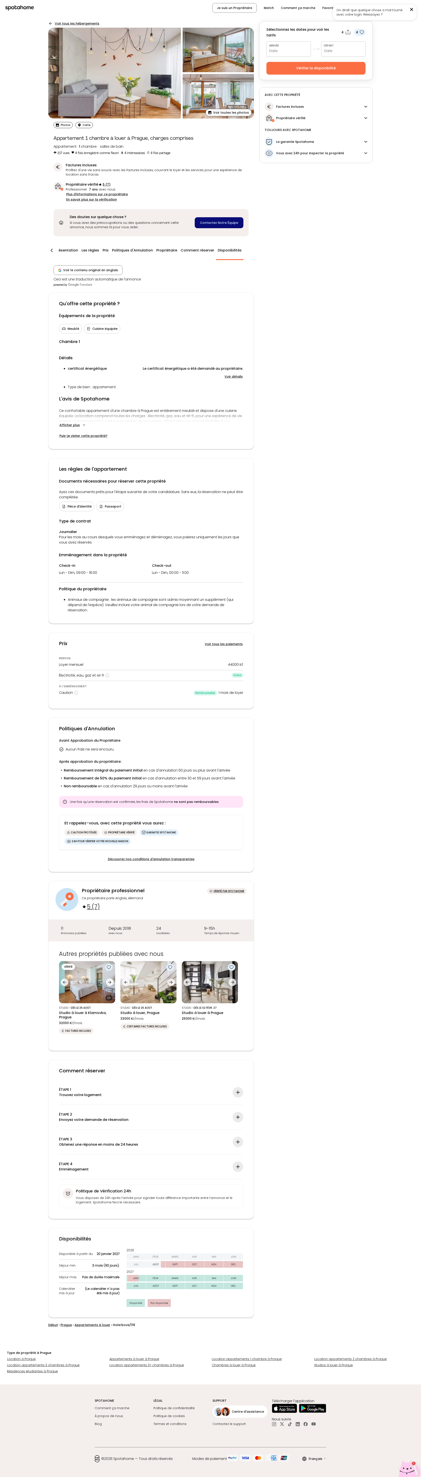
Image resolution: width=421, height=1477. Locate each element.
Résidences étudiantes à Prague (32, 1371)
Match (269, 8)
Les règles (90, 250)
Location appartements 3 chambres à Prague (43, 1365)
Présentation (66, 250)
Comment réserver (197, 250)
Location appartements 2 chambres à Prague (350, 1359)
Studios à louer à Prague (333, 1365)
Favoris (328, 8)
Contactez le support (229, 1424)
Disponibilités (230, 250)
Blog (98, 1424)
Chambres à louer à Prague (234, 1365)
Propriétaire (166, 250)
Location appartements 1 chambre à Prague (247, 1359)
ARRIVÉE (274, 45)
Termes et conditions (170, 1424)
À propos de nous (109, 1416)
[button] (228, 112)
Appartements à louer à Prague (134, 1359)
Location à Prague (21, 1359)
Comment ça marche (298, 8)
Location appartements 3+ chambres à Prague (146, 1365)
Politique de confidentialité (174, 1408)
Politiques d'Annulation (132, 250)
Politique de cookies (169, 1416)
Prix (106, 250)
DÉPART (329, 45)
